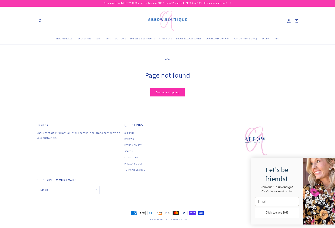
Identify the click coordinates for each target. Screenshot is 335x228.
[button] (40, 21)
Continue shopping (167, 92)
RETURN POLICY (133, 145)
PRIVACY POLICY (133, 163)
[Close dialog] (327, 162)
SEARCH (128, 151)
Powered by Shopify (179, 219)
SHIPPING (129, 132)
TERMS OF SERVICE (134, 169)
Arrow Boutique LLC (162, 219)
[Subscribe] (95, 190)
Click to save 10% (253, 212)
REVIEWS (129, 139)
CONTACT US (131, 157)
